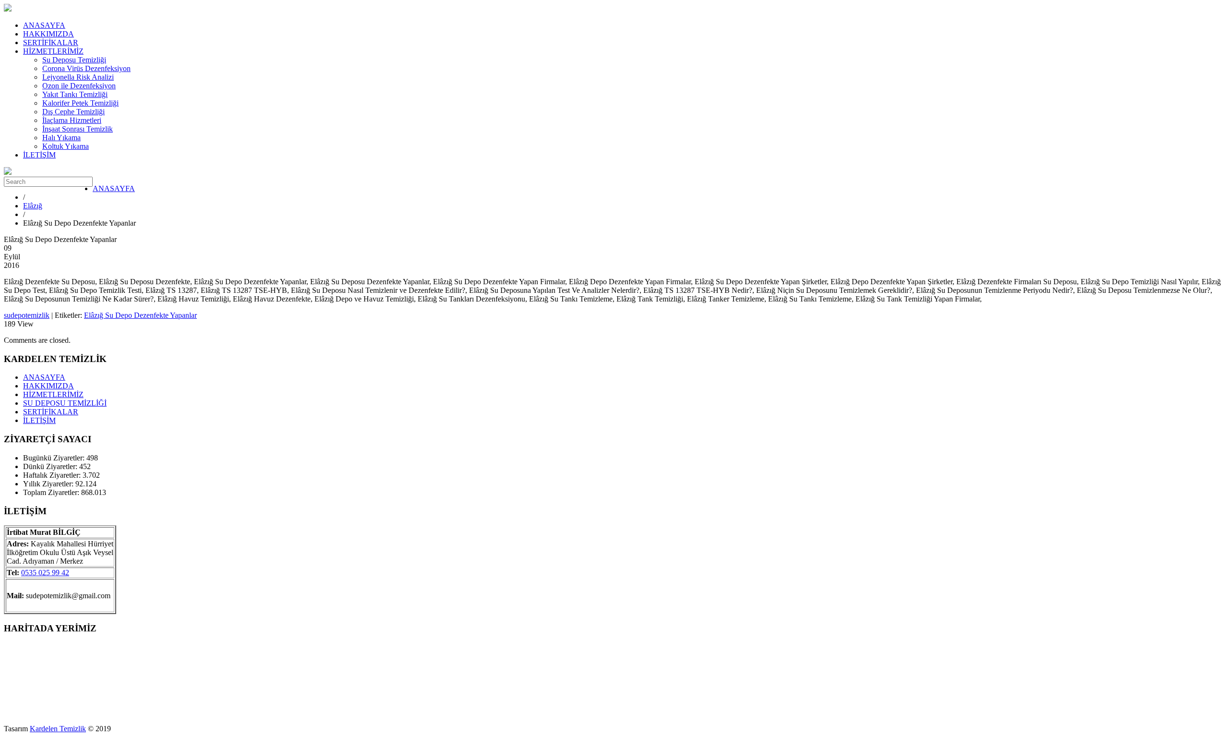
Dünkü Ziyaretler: (51, 466)
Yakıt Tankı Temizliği (75, 94)
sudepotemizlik (26, 315)
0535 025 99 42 (45, 572)
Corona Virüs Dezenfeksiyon (86, 68)
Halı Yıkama (61, 137)
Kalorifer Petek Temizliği (80, 103)
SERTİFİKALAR (50, 42)
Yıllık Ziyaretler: (49, 484)
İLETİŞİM (39, 155)
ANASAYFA (44, 25)
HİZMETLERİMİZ (53, 51)
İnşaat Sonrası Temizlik (77, 129)
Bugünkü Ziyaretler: (54, 458)
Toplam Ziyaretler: (52, 492)
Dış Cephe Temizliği (73, 112)
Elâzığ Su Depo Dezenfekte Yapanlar (140, 315)
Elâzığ (32, 206)
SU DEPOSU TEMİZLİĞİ (65, 403)
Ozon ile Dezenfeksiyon (79, 86)
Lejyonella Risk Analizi (78, 77)
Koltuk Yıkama (65, 146)
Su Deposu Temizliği (74, 60)
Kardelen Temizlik (58, 729)
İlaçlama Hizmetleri (71, 120)
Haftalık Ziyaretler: (53, 475)
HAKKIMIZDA (48, 34)
